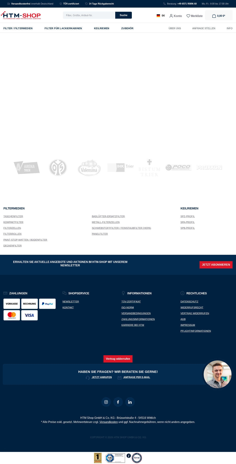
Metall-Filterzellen (106, 222)
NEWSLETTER (71, 301)
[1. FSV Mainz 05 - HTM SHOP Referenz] (58, 167)
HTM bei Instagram (106, 402)
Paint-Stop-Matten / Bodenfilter (25, 239)
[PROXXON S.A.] (209, 167)
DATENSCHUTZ (189, 301)
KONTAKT (68, 307)
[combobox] (89, 15)
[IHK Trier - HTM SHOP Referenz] (120, 167)
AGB (183, 319)
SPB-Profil (188, 228)
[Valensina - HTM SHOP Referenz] (89, 167)
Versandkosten (109, 421)
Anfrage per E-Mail (136, 377)
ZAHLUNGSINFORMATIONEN (138, 319)
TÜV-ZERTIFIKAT (131, 301)
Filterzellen (12, 228)
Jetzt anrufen (101, 377)
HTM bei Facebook (118, 402)
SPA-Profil (188, 222)
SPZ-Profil (188, 216)
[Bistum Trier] (149, 167)
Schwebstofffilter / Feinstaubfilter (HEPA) (121, 228)
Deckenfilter (12, 245)
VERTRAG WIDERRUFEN (195, 313)
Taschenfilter (13, 216)
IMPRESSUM (188, 325)
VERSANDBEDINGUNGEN (136, 313)
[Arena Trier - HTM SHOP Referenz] (26, 167)
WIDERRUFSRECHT (192, 307)
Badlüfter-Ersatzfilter (108, 216)
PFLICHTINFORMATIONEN (196, 331)
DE (163, 15)
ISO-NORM (127, 307)
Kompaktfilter (13, 222)
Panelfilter (100, 234)
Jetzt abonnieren (216, 264)
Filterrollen (12, 234)
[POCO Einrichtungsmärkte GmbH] (178, 167)
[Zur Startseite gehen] (21, 15)
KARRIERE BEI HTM (132, 325)
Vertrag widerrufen (118, 358)
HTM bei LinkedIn (130, 402)
